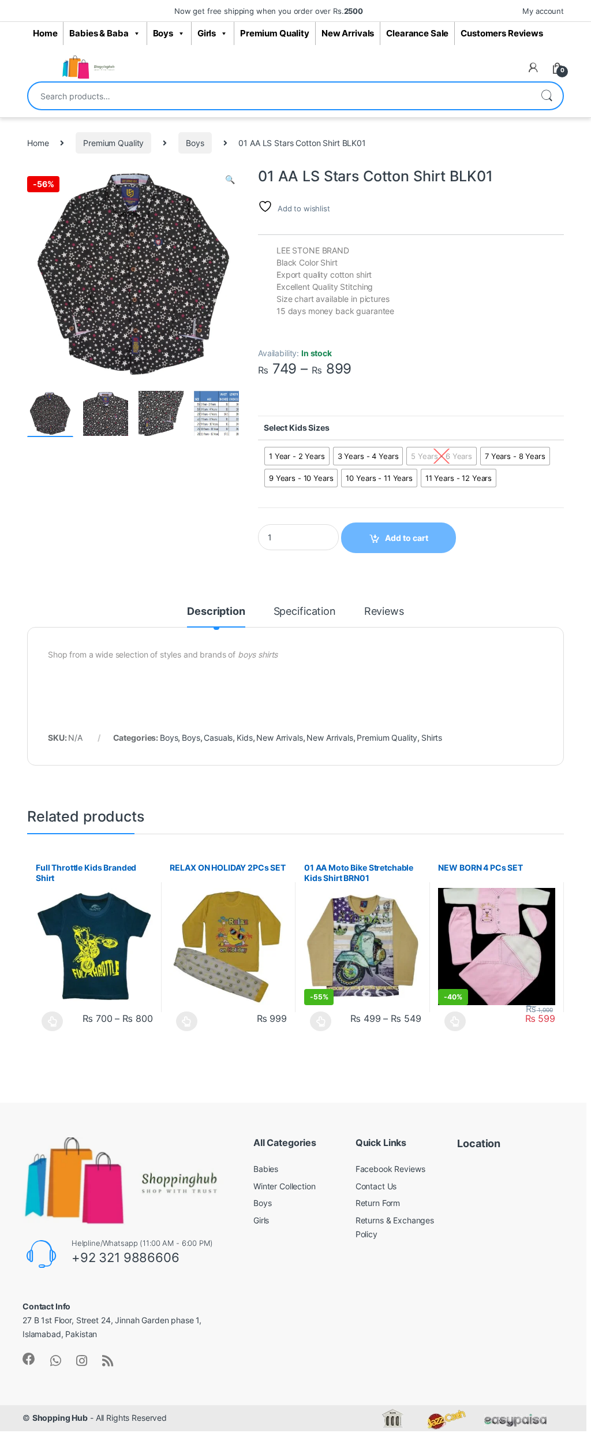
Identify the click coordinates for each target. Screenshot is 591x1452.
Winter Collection (284, 1186)
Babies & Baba (98, 33)
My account (543, 11)
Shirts (431, 737)
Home (45, 33)
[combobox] (279, 96)
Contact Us (376, 1186)
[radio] (297, 456)
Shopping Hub (60, 1418)
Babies (265, 1169)
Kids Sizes (309, 427)
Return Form (378, 1203)
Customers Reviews (502, 33)
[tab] (216, 616)
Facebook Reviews (390, 1169)
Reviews (384, 611)
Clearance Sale (417, 33)
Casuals (218, 737)
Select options (49, 1021)
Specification (305, 611)
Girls (206, 33)
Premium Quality (274, 33)
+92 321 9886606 (125, 1257)
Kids (244, 737)
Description (216, 611)
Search (546, 96)
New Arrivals (347, 33)
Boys (163, 33)
